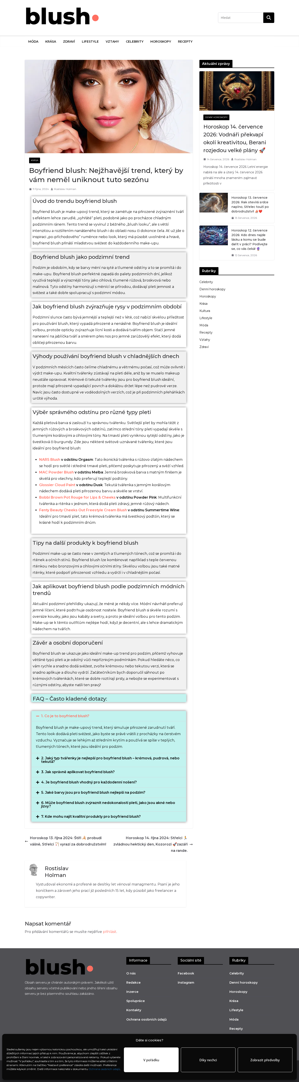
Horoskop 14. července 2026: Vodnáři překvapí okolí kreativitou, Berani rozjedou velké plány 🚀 (234, 138)
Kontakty (133, 1010)
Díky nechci (208, 1060)
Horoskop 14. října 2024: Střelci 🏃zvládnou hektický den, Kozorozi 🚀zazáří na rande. (150, 844)
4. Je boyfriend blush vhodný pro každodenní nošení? (89, 782)
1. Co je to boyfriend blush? (65, 716)
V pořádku (151, 1060)
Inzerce (132, 992)
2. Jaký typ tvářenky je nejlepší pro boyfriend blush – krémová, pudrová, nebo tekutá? (110, 760)
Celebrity (134, 41)
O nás (131, 973)
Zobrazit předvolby (265, 1060)
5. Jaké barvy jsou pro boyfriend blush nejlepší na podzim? (93, 792)
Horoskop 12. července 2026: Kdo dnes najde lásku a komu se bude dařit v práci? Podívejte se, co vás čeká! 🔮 (249, 239)
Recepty (185, 41)
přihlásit (109, 932)
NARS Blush (49, 460)
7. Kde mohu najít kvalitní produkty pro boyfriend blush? (91, 816)
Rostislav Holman (65, 189)
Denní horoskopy (216, 117)
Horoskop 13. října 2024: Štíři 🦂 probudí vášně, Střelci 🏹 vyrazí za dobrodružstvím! (68, 841)
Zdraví (69, 41)
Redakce (133, 983)
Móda (33, 41)
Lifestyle (90, 41)
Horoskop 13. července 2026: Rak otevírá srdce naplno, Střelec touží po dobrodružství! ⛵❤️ (250, 204)
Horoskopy (160, 41)
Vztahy (112, 41)
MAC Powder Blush (56, 472)
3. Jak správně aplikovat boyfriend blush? (78, 772)
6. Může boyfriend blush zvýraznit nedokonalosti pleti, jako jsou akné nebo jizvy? (108, 804)
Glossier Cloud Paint (57, 485)
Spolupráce (135, 1001)
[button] (109, 716)
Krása (50, 41)
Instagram (186, 983)
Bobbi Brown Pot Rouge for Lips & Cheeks (77, 497)
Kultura (204, 311)
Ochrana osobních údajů (104, 1069)
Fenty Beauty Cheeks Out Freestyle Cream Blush (83, 510)
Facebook (186, 973)
